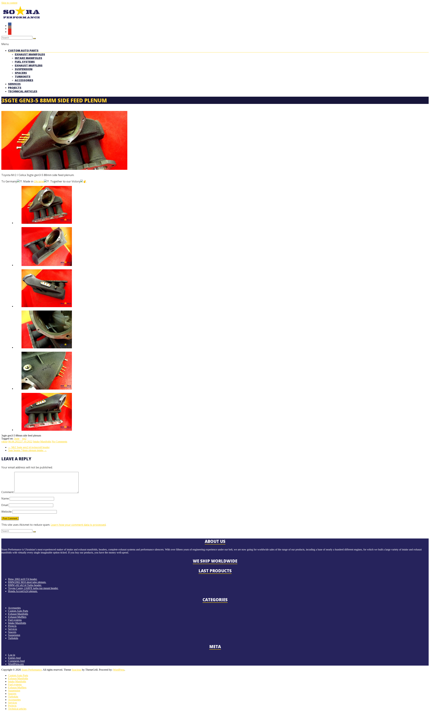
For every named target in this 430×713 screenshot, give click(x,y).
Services (14, 84)
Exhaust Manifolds (30, 54)
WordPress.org (16, 664)
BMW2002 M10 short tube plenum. (27, 582)
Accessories (24, 80)
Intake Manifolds (28, 58)
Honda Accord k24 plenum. (23, 591)
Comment (7, 492)
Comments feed (16, 661)
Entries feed (14, 658)
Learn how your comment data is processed (78, 525)
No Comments (59, 441)
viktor (4, 441)
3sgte (16, 438)
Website (6, 511)
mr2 (24, 438)
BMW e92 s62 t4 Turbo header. (25, 585)
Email (4, 505)
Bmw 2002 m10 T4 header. (22, 579)
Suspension (23, 69)
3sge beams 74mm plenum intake (27, 450)
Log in (11, 654)
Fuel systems (25, 62)
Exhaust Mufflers (28, 65)
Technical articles (22, 91)
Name (5, 498)
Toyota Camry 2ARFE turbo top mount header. (33, 588)
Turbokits (22, 76)
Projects (14, 87)
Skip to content (9, 2)
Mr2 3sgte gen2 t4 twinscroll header (29, 447)
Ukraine (39, 181)
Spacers (21, 73)
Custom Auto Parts (23, 50)
